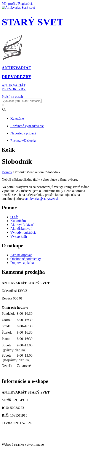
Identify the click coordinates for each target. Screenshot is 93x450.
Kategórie (17, 118)
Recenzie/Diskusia (23, 140)
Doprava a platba (22, 263)
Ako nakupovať (21, 255)
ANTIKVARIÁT (14, 85)
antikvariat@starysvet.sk (25, 433)
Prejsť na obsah (12, 96)
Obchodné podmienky (25, 259)
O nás (14, 217)
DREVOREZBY (14, 89)
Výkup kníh (18, 236)
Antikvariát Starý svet (18, 437)
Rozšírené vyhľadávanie (27, 126)
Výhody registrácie (23, 232)
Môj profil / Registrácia (17, 3)
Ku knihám (18, 221)
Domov (7, 172)
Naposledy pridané (23, 133)
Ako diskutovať (21, 228)
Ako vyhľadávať (22, 225)
